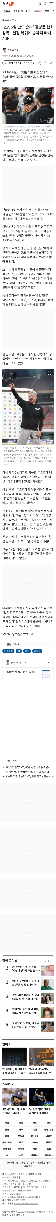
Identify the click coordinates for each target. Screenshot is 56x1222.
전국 (7, 1129)
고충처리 (28, 1165)
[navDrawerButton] (51, 3)
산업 (7, 1136)
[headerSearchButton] (39, 3)
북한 (35, 1129)
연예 (5, 1044)
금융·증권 (49, 1129)
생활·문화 (7, 1142)
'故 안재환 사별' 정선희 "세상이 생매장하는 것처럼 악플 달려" (26, 970)
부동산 (21, 1136)
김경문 (37, 651)
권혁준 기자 (13, 50)
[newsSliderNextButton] (50, 961)
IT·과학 (35, 1136)
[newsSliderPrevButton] (43, 961)
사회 (21, 1123)
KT (18, 651)
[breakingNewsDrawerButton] (45, 3)
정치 (7, 1123)
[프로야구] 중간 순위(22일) (20, 671)
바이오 (49, 1136)
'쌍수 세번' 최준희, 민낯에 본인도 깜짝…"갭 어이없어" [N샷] (25, 998)
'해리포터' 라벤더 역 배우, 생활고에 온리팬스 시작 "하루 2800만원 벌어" (25, 1013)
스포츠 (5, 19)
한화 (27, 651)
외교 (21, 1129)
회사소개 (10, 1162)
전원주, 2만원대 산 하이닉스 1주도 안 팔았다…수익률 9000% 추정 (25, 984)
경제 (35, 1123)
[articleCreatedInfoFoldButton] (34, 55)
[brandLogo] (8, 3)
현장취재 (8, 651)
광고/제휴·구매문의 (25, 1162)
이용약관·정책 (43, 1162)
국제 (49, 1123)
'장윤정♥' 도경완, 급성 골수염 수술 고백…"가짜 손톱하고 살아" (25, 1027)
